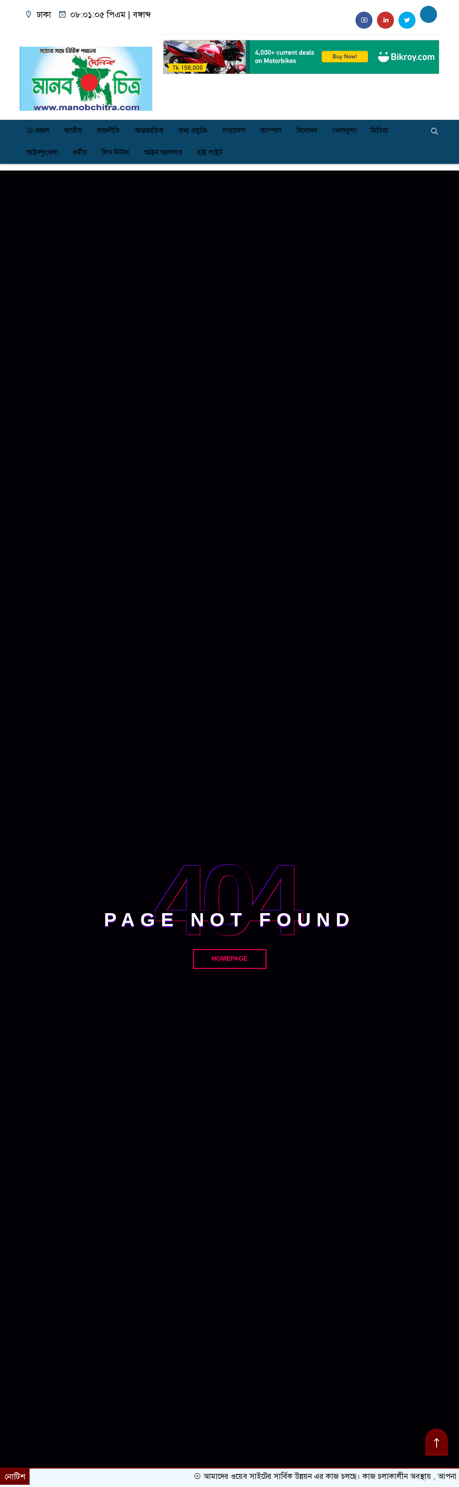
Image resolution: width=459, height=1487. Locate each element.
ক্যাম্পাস (271, 130)
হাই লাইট (210, 152)
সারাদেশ (233, 130)
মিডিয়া (379, 130)
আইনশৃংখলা (42, 152)
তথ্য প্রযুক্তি (193, 130)
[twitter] (407, 20)
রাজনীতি (108, 130)
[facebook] (428, 14)
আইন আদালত (163, 152)
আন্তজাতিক (149, 130)
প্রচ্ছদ (41, 130)
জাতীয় (73, 130)
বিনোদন (307, 130)
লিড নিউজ (115, 152)
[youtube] (363, 20)
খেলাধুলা (344, 130)
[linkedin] (385, 20)
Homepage (229, 958)
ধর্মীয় (80, 152)
